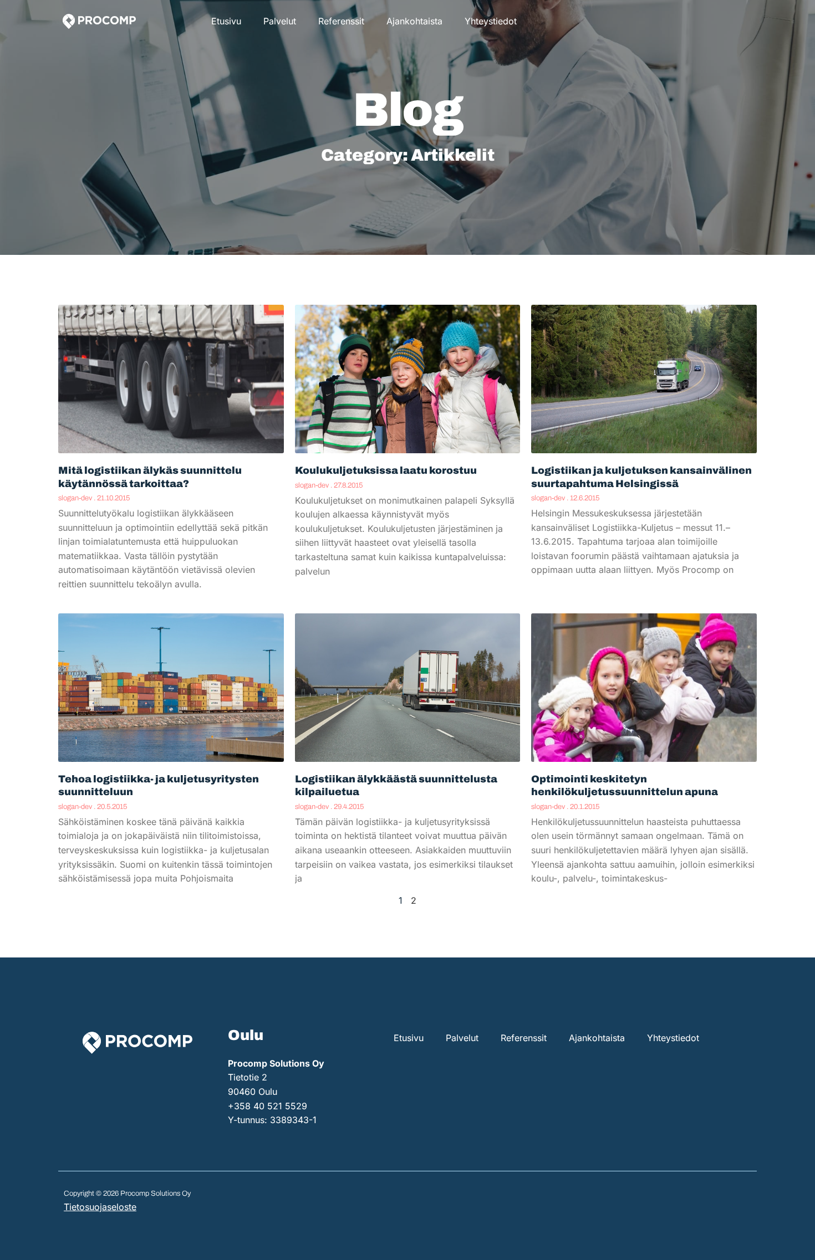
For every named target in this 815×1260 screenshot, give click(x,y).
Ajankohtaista (414, 21)
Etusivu (226, 21)
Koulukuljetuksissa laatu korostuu (386, 470)
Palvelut (279, 21)
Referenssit (341, 21)
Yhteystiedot (491, 21)
